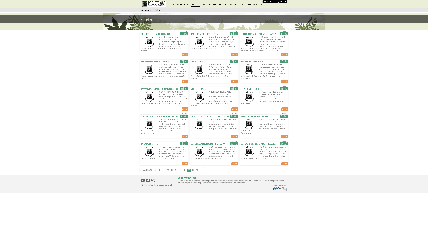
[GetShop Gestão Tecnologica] (280, 189)
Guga (172, 4)
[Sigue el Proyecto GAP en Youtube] (142, 180)
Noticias (196, 4)
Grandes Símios (231, 4)
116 (184, 170)
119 (197, 170)
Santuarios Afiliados (212, 4)
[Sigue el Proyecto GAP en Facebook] (148, 180)
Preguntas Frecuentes (252, 4)
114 (176, 170)
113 (172, 170)
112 (168, 170)
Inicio (151, 10)
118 (193, 170)
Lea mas (185, 54)
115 (180, 170)
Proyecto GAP (183, 4)
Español (269, 2)
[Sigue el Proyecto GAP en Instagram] (153, 180)
